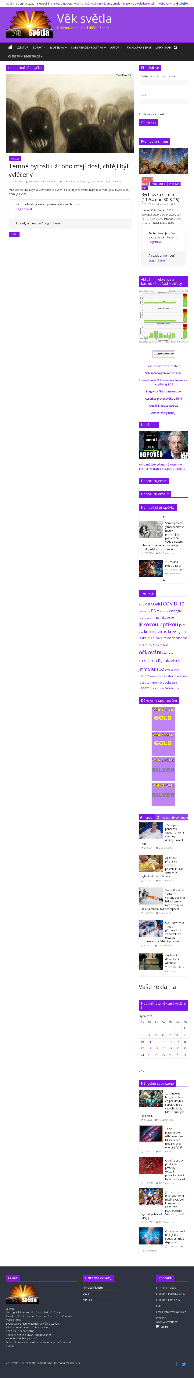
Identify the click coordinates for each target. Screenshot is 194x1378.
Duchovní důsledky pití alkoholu (172, 959)
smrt (167, 669)
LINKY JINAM (163, 47)
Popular (149, 817)
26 (156, 1055)
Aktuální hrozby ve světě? (163, 366)
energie (175, 611)
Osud (86, 1293)
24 (142, 1055)
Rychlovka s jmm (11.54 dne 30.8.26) (160, 196)
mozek (145, 644)
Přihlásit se (148, 122)
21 (170, 1048)
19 (156, 1048)
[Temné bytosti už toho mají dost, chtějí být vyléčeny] (70, 76)
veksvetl (164, 204)
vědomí (144, 688)
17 (142, 1048)
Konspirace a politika (87, 47)
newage (15, 158)
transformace (171, 676)
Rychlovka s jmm (139, 47)
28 (170, 1055)
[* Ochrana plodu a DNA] (151, 562)
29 (177, 1055)
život (176, 688)
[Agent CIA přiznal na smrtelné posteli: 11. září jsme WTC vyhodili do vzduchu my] (152, 855)
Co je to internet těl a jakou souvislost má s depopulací (175, 1236)
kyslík (181, 631)
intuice (170, 617)
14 (170, 1042)
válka (174, 682)
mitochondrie (175, 638)
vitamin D (157, 682)
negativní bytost (79, 181)
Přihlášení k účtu (93, 1287)
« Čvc (142, 1071)
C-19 (146, 604)
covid (156, 603)
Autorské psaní (147, 181)
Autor (114, 47)
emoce (164, 611)
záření (169, 688)
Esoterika (57, 47)
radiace (167, 653)
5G (140, 604)
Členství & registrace (24, 56)
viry (149, 682)
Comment (181, 817)
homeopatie (145, 617)
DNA (155, 610)
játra (141, 632)
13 (163, 1042)
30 (185, 1055)
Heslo (142, 95)
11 (149, 1042)
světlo (153, 676)
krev (172, 631)
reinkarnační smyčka (101, 181)
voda (167, 682)
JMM (182, 625)
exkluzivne (33, 181)
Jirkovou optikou (158, 624)
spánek (175, 669)
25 (149, 1055)
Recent (165, 817)
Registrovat (24, 209)
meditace (155, 638)
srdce (144, 675)
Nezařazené (158, 183)
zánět (161, 688)
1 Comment (165, 913)
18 (149, 1048)
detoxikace (144, 611)
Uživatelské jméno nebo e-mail (158, 76)
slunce (156, 668)
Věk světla (84, 18)
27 (163, 1055)
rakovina (148, 660)
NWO (165, 645)
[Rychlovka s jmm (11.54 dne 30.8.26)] (163, 150)
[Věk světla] (10, 47)
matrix (66, 181)
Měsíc (157, 645)
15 (177, 1042)
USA (184, 676)
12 (156, 1042)
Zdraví (37, 47)
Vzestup (22, 47)
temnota (117, 181)
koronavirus (155, 631)
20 (163, 1048)
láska (143, 638)
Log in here (52, 223)
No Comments (166, 553)
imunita (159, 617)
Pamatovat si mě (153, 114)
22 (177, 1048)
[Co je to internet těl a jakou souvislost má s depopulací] (152, 1229)
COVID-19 (174, 603)
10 (142, 1042)
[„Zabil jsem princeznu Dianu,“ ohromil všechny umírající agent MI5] (152, 822)
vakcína (142, 682)
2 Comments (165, 847)
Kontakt (87, 1299)
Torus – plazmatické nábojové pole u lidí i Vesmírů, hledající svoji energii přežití (175, 1138)
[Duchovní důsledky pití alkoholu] (152, 953)
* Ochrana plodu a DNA (173, 563)
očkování (150, 652)
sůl (159, 676)
